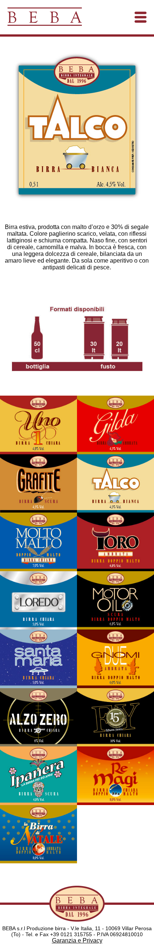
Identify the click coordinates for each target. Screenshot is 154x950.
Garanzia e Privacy (77, 940)
